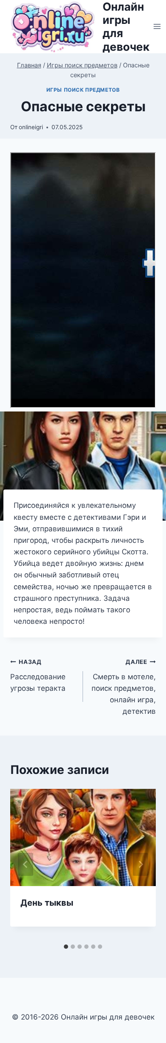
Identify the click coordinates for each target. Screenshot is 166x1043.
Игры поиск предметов (83, 90)
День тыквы (46, 903)
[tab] (66, 946)
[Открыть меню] (157, 26)
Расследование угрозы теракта (38, 675)
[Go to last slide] (25, 864)
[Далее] (140, 864)
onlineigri (31, 127)
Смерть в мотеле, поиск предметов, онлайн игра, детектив (124, 687)
